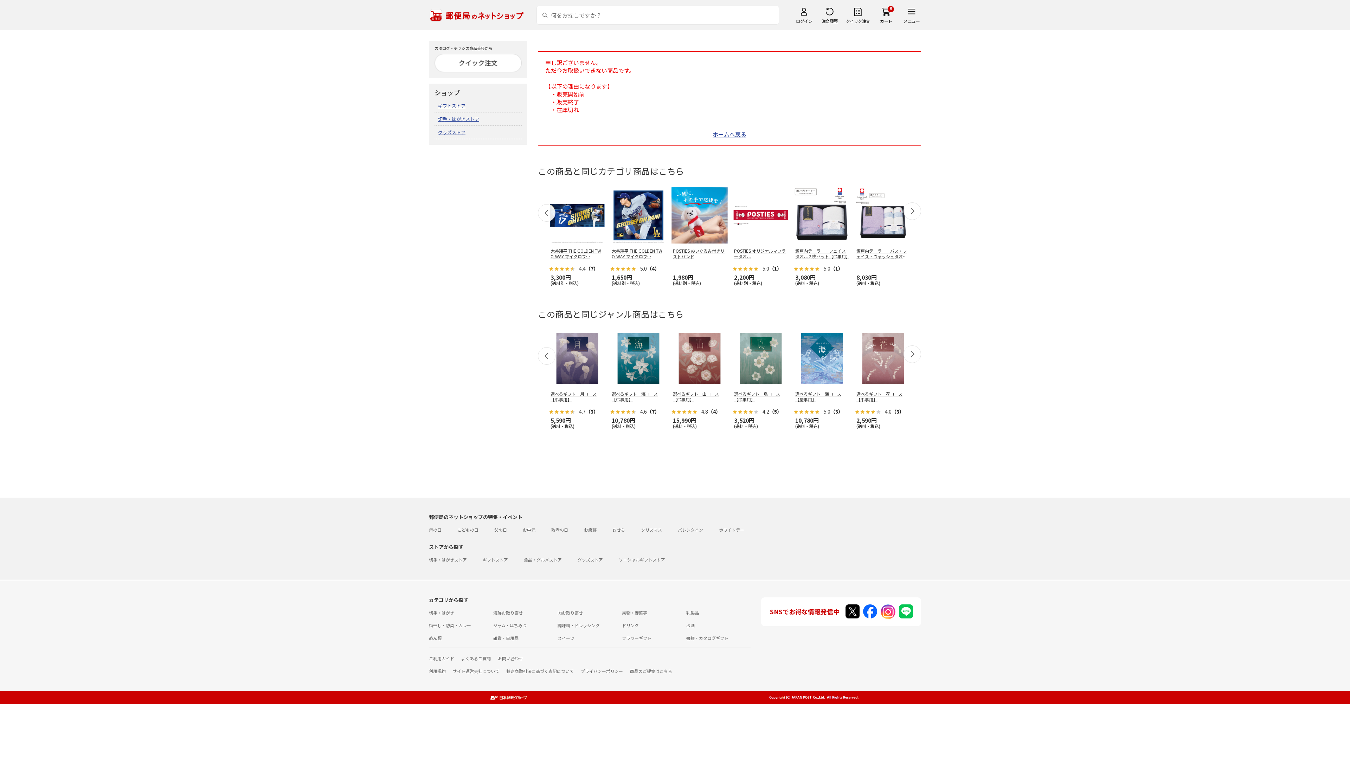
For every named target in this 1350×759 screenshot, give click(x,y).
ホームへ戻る (729, 134)
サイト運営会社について (476, 671)
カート (886, 21)
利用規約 (437, 671)
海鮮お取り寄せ (508, 613)
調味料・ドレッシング (579, 625)
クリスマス (651, 530)
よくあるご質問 (476, 658)
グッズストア (451, 132)
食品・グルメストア (543, 560)
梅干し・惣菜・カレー (450, 625)
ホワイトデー (731, 530)
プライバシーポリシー (602, 671)
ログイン (804, 21)
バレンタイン (690, 530)
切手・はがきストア (458, 119)
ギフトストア (451, 105)
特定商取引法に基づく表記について (540, 671)
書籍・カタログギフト (707, 638)
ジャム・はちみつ (510, 625)
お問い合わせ (510, 658)
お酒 (690, 625)
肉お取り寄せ (570, 613)
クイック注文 (858, 21)
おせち (618, 530)
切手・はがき (441, 613)
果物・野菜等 (634, 613)
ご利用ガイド (441, 658)
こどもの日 (467, 530)
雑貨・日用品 (506, 638)
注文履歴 (830, 21)
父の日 (500, 530)
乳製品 (692, 613)
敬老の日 (559, 530)
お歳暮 (590, 530)
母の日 (435, 530)
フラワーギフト (636, 638)
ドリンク (630, 625)
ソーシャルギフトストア (642, 560)
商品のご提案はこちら (651, 671)
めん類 (435, 638)
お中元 (529, 530)
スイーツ (566, 638)
